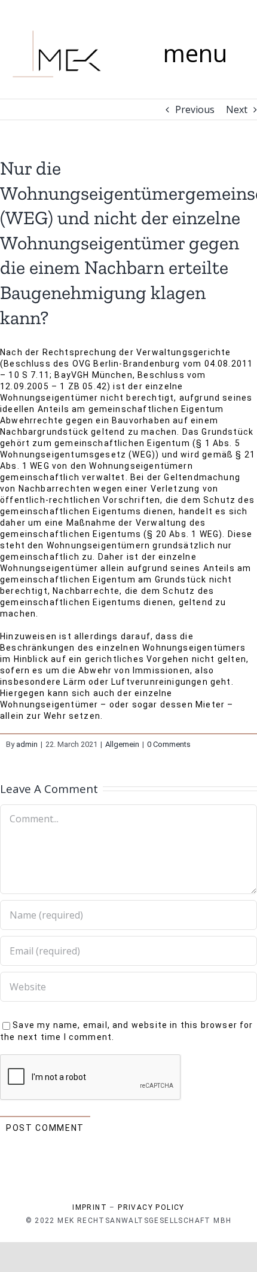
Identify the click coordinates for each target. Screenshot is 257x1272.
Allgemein (122, 744)
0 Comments (169, 744)
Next (236, 109)
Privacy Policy (151, 1207)
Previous (195, 109)
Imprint (89, 1207)
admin (27, 744)
